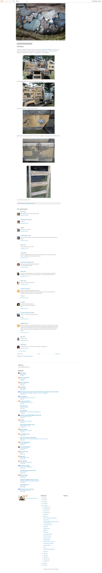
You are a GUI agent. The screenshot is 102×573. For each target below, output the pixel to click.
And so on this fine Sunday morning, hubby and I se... (51, 522)
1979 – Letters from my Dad (25, 490)
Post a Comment (22, 351)
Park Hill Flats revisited (48, 543)
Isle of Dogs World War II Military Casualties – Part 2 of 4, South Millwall (33, 393)
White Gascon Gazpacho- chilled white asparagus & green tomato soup (34, 438)
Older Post (57, 353)
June (45, 551)
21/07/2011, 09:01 (24, 215)
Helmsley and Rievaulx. (24, 457)
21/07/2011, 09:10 (24, 223)
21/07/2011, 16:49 (24, 332)
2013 (43, 501)
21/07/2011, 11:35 (24, 267)
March (45, 557)
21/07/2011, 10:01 (24, 248)
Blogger (56, 569)
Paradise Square (47, 545)
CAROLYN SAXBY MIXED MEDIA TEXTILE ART (30, 415)
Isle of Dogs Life (23, 396)
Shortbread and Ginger (25, 262)
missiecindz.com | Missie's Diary (27, 424)
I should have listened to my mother (28, 470)
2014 (43, 499)
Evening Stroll (46, 528)
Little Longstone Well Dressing (50, 518)
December (46, 507)
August (45, 514)
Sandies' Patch (23, 288)
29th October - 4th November (25, 430)
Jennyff (22, 252)
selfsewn (22, 420)
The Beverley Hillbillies (46, 49)
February (46, 559)
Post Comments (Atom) (28, 356)
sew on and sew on (24, 484)
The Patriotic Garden (47, 534)
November (46, 508)
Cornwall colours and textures (26, 416)
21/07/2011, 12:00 (24, 284)
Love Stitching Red (23, 448)
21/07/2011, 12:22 (24, 297)
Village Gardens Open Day (49, 549)
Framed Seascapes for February (26, 402)
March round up (23, 388)
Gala (44, 547)
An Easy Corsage (47, 536)
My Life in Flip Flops (24, 382)
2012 (43, 503)
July (45, 516)
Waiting (21, 452)
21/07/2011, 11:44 (24, 276)
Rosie (21, 271)
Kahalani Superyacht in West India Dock (27, 397)
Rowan (22, 344)
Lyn (21, 302)
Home (39, 353)
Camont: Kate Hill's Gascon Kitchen (28, 437)
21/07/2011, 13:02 (24, 308)
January (45, 560)
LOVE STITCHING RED (25, 447)
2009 (43, 565)
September (46, 512)
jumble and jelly (23, 429)
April (45, 555)
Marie (21, 244)
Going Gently (23, 373)
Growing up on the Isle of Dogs (27, 489)
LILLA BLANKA (23, 461)
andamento (22, 456)
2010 (43, 563)
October (45, 510)
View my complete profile (31, 498)
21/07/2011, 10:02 (24, 257)
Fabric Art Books (23, 485)
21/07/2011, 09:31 (24, 240)
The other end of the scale (49, 541)
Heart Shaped (25, 6)
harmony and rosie (24, 219)
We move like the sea (24, 443)
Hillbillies (45, 530)
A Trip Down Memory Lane (25, 425)
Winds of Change (24, 475)
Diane (21, 211)
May (45, 553)
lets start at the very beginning (26, 421)
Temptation (45, 526)
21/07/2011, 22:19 (24, 348)
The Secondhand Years (25, 442)
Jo (21, 227)
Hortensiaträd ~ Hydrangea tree (26, 462)
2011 (43, 505)
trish (21, 336)
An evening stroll (47, 537)
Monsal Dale (46, 519)
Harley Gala (46, 532)
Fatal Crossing (23, 383)
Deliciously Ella (23, 410)
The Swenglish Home (24, 434)
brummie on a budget (25, 465)
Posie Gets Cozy (23, 405)
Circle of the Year (24, 451)
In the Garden (22, 378)
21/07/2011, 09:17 (24, 231)
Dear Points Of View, (47, 524)
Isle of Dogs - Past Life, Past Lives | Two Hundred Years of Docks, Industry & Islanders (39, 391)
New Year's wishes (23, 471)
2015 (43, 497)
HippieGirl (22, 323)
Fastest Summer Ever (24, 407)
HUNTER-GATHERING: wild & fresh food (29, 479)
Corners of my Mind (24, 377)
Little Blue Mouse (24, 235)
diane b (22, 280)
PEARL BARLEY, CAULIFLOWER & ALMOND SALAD (30, 411)
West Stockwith (46, 539)
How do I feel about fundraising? (26, 466)
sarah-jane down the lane (26, 312)
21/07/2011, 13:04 (24, 319)
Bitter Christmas (23, 374)
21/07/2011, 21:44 (24, 340)
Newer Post (19, 353)
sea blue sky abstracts (25, 401)
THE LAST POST (23, 476)
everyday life (23, 387)
